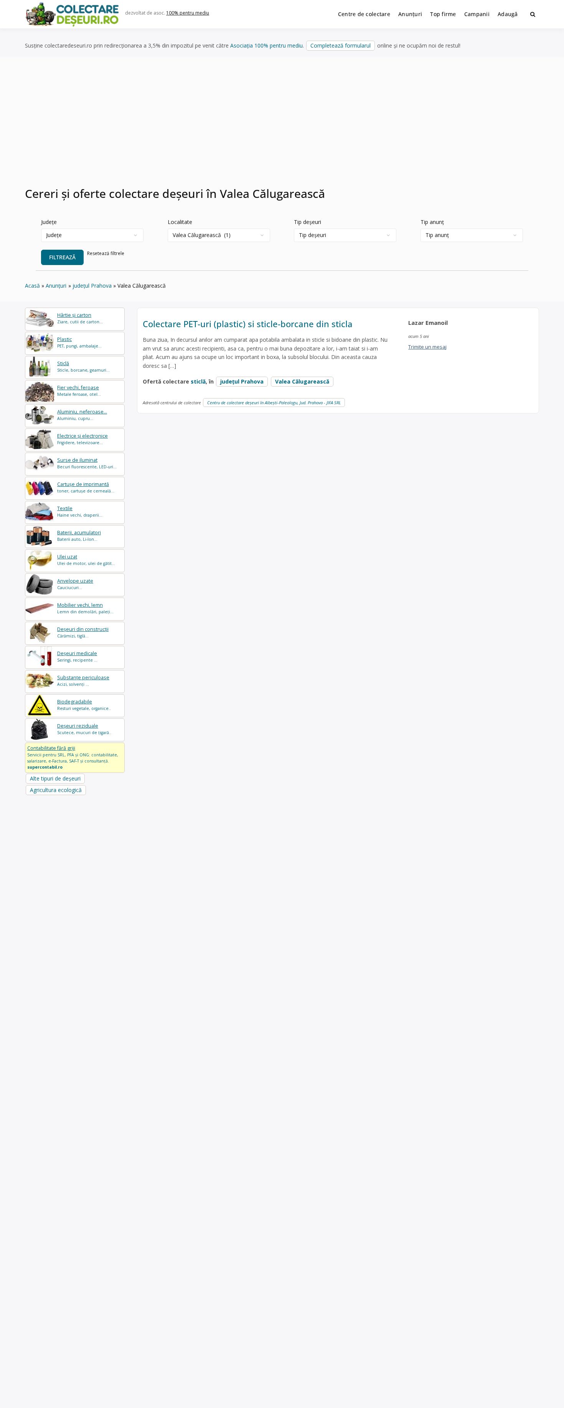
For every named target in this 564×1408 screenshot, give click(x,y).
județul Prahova (242, 381)
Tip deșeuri (307, 222)
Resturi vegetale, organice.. (84, 704)
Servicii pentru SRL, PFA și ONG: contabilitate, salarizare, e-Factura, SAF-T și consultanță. (72, 757)
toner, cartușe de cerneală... (85, 487)
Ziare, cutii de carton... (80, 318)
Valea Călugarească (302, 381)
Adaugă (508, 14)
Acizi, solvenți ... (83, 680)
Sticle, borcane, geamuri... (83, 366)
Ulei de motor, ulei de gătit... (86, 559)
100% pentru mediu (187, 13)
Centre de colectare (364, 14)
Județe (49, 222)
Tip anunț (432, 222)
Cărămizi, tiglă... (83, 632)
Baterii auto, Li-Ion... (79, 535)
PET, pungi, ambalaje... (79, 342)
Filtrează (62, 257)
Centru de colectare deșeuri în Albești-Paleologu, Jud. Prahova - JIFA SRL (274, 402)
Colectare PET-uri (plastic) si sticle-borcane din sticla (248, 323)
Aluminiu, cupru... (82, 414)
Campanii (477, 14)
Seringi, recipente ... (77, 656)
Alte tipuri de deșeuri (55, 778)
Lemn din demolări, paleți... (85, 608)
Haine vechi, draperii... (79, 511)
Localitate (180, 222)
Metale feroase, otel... (79, 390)
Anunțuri (410, 14)
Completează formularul (340, 45)
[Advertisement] (282, 126)
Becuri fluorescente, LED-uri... (87, 463)
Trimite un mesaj (427, 346)
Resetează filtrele (105, 253)
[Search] (532, 14)
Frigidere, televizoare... (82, 439)
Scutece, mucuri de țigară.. (84, 729)
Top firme (443, 14)
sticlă (198, 381)
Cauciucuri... (75, 584)
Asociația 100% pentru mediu (266, 45)
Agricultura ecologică (56, 790)
